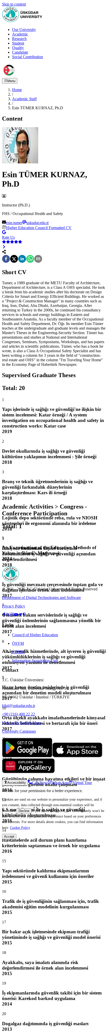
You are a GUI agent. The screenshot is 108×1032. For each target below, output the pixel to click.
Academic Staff (24, 99)
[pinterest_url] (24, 615)
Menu (11, 81)
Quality (18, 48)
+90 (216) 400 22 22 (18, 714)
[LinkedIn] (22, 259)
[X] (14, 259)
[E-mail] (38, 259)
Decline (24, 811)
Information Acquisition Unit (35, 660)
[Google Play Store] (27, 756)
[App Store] (77, 756)
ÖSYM (18, 643)
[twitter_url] (8, 615)
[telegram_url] (20, 615)
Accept (9, 836)
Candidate (20, 52)
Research (19, 39)
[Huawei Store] (28, 772)
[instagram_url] (12, 615)
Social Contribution (27, 57)
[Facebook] (6, 259)
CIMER (18, 652)
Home (17, 90)
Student (18, 43)
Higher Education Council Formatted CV (39, 228)
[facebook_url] (4, 615)
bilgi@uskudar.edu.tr (18, 705)
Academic (20, 34)
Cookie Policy (20, 828)
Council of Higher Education (35, 635)
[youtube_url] (16, 615)
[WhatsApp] (30, 259)
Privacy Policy (13, 606)
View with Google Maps (21, 723)
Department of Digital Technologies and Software (41, 597)
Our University (24, 29)
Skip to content (14, 4)
